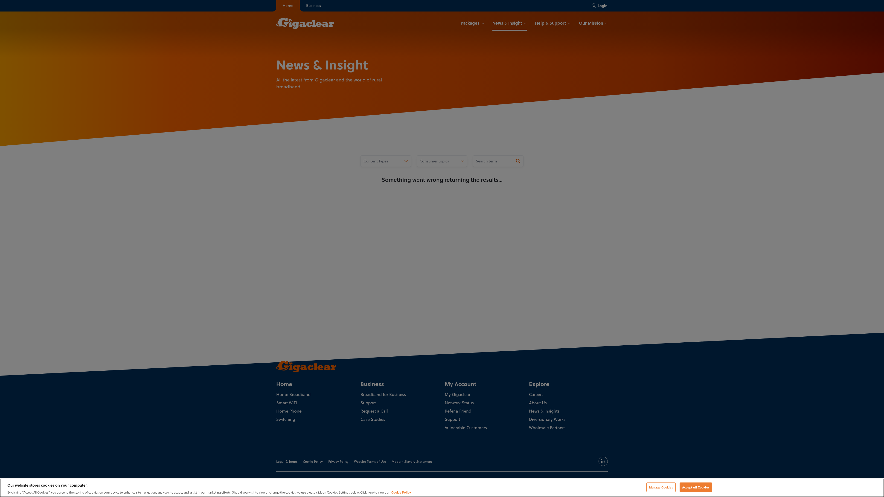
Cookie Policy (401, 492)
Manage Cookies (661, 487)
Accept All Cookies (696, 487)
